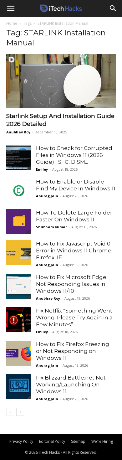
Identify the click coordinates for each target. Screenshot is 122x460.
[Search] (113, 8)
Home (11, 23)
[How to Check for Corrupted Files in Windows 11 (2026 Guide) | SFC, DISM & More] (18, 157)
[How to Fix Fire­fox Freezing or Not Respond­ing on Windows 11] (18, 353)
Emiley (42, 169)
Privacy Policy (21, 441)
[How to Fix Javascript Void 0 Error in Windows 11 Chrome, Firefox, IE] (18, 252)
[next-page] (20, 412)
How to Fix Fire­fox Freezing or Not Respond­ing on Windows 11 (72, 351)
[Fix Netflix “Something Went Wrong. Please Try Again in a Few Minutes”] (18, 319)
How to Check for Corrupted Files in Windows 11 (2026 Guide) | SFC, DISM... (74, 155)
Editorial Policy (52, 441)
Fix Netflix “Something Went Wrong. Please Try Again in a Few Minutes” (74, 318)
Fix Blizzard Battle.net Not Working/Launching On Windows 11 (71, 385)
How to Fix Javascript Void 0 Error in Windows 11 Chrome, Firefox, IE (74, 250)
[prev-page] (10, 412)
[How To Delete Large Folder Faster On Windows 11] (18, 221)
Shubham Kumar (51, 227)
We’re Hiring (102, 441)
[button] (11, 8)
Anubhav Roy (18, 132)
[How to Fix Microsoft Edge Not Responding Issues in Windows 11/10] (18, 286)
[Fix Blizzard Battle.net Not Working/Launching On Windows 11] (18, 386)
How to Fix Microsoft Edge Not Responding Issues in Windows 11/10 (71, 284)
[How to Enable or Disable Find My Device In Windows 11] (18, 190)
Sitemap (78, 441)
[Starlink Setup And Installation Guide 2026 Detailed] (61, 81)
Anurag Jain (47, 196)
